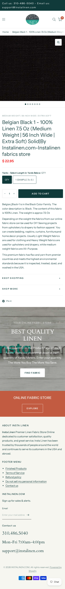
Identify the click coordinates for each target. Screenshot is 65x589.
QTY (7, 179)
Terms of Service (15, 472)
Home (5, 32)
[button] (32, 372)
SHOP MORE (10, 289)
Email (5, 508)
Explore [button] (32, 408)
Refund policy (13, 477)
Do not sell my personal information (26, 481)
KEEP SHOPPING (13, 278)
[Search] (54, 19)
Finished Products (16, 468)
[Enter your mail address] (28, 515)
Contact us (12, 485)
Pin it (9, 301)
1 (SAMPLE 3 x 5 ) (25, 179)
